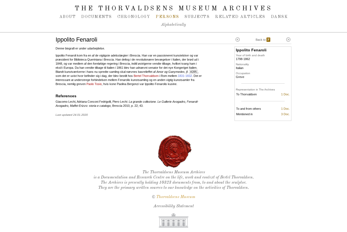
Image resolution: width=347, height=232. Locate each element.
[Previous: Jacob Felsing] (238, 39)
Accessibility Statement (173, 206)
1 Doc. (285, 94)
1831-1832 (185, 75)
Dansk (279, 17)
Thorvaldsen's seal (174, 151)
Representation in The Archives (255, 89)
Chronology (133, 17)
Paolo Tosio (94, 84)
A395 (193, 71)
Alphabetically (173, 25)
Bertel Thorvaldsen (146, 75)
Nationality (242, 64)
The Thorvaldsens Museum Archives (173, 8)
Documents (96, 17)
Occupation (243, 73)
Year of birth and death (250, 55)
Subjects (197, 17)
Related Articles (240, 17)
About (67, 17)
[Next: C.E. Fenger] (288, 39)
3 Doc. (285, 114)
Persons (167, 17)
